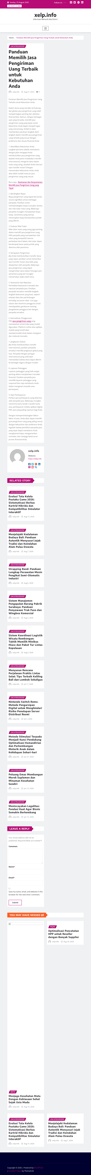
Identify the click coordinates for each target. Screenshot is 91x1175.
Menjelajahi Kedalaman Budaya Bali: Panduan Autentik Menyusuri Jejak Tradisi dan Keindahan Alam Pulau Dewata (25, 540)
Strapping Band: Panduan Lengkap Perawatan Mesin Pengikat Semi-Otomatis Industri (25, 573)
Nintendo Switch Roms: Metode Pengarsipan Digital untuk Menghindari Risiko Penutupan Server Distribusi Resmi (25, 708)
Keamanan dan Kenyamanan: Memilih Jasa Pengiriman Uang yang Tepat (26, 185)
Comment (13, 846)
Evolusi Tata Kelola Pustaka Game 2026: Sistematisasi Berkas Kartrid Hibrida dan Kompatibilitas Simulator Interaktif (24, 504)
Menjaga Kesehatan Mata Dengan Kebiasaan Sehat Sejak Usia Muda (25, 1099)
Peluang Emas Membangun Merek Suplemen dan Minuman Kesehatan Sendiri (26, 779)
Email (12, 877)
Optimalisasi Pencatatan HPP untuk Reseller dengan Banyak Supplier (63, 934)
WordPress (38, 1168)
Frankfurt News (15, 1171)
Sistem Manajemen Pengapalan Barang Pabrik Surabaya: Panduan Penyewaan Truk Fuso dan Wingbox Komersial (25, 607)
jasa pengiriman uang (22, 321)
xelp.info (45, 15)
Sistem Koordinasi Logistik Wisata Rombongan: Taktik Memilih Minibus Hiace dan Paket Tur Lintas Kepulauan (26, 641)
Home (11, 38)
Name (12, 867)
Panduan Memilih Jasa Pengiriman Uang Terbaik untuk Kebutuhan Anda (44, 38)
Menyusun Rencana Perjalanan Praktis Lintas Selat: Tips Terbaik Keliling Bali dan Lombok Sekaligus (26, 675)
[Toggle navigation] (46, 28)
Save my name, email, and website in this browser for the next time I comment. (26, 893)
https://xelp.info (35, 459)
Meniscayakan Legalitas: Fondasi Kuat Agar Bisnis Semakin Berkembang (24, 809)
